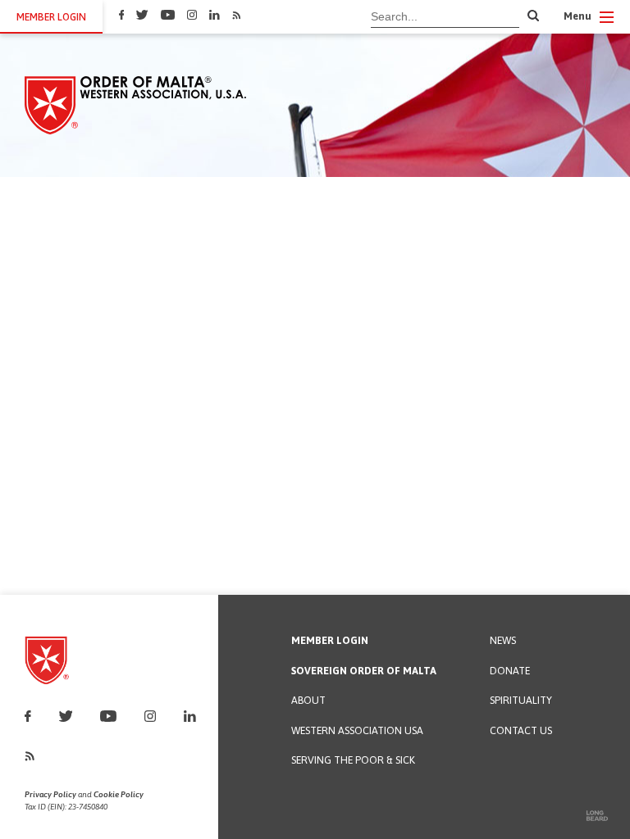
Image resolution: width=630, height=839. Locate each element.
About (308, 701)
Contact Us (521, 731)
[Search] (533, 16)
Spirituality (521, 701)
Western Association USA (357, 731)
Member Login (329, 641)
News (503, 641)
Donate (510, 671)
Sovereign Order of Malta (363, 671)
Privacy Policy (50, 794)
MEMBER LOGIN (51, 17)
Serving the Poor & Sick (353, 760)
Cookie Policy (119, 794)
